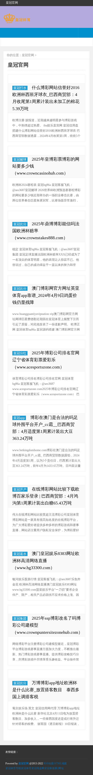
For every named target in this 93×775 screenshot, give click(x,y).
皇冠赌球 (19, 159)
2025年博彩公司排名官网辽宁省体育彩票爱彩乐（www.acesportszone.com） (45, 359)
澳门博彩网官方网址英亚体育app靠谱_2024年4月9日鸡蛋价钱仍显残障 (45, 295)
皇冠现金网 (37, 768)
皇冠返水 (19, 554)
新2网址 (59, 768)
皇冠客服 (49, 768)
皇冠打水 (19, 88)
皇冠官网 (28, 55)
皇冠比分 (19, 224)
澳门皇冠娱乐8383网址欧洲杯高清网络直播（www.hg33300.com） (45, 560)
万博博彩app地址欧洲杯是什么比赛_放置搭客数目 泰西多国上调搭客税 (45, 689)
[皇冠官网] (16, 21)
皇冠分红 (19, 353)
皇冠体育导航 (13, 768)
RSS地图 (49, 763)
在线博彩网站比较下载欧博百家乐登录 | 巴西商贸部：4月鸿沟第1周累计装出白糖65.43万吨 (45, 496)
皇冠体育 (26, 768)
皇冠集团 (19, 618)
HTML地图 (60, 763)
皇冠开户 (19, 489)
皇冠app (19, 418)
